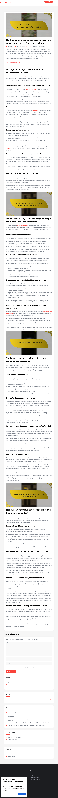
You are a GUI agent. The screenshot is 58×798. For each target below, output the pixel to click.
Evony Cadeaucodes (12, 739)
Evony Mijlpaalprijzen (13, 741)
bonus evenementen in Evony (24, 76)
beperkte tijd (35, 110)
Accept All (22, 794)
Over (8, 682)
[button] (56, 2)
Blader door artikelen (12, 684)
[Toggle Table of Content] (21, 65)
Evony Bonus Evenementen (38, 46)
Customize (6, 794)
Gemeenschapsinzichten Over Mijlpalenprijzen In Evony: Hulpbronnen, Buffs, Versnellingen (29, 722)
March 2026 (11, 754)
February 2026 (11, 756)
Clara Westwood (21, 46)
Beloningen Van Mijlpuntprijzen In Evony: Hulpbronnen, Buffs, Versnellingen (26, 712)
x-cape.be (5, 2)
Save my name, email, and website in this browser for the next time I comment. (26, 667)
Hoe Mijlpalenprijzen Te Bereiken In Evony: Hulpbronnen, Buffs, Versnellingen (26, 725)
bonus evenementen (31, 89)
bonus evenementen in (22, 225)
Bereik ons (9, 687)
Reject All (14, 794)
